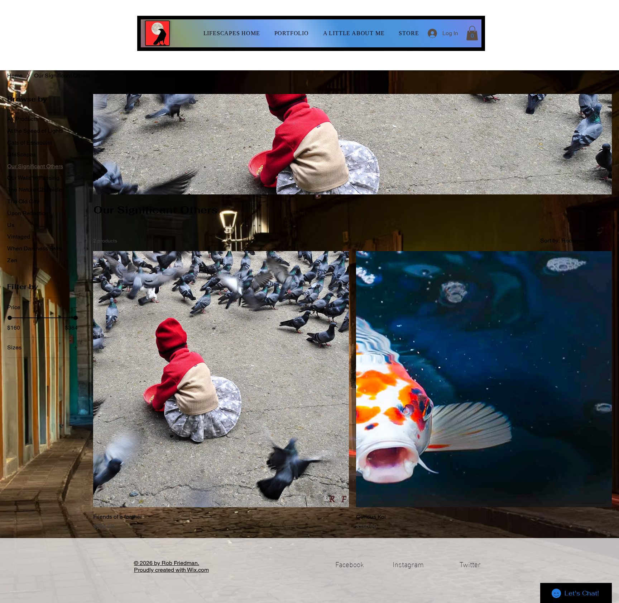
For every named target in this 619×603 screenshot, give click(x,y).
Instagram (408, 563)
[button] (291, 33)
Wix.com (198, 569)
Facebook (349, 563)
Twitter (470, 563)
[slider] (9, 318)
